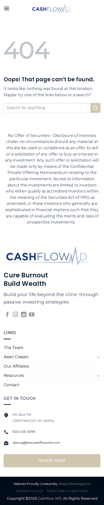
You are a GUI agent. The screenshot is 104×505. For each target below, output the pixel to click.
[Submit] (95, 107)
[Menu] (6, 8)
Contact (11, 385)
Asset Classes (16, 357)
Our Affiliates (16, 366)
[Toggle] (98, 357)
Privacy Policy (30, 491)
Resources (14, 375)
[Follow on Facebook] (7, 315)
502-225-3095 (24, 431)
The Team (13, 347)
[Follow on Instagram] (15, 315)
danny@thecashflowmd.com (36, 443)
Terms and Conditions (67, 491)
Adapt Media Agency (74, 484)
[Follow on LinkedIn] (23, 315)
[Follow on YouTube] (31, 315)
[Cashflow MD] (52, 8)
